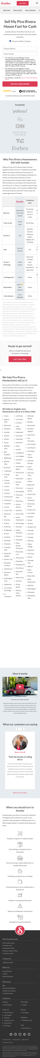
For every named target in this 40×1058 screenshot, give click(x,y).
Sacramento (8, 1023)
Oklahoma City (27, 1020)
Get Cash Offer (20, 359)
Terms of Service (26, 78)
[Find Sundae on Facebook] (11, 1034)
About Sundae (6, 971)
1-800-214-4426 (7, 962)
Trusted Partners (7, 993)
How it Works (30, 10)
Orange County (9, 1020)
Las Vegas (25, 1012)
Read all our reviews (20, 793)
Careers (4, 974)
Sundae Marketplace (8, 988)
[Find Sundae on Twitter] (15, 1034)
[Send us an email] (20, 1034)
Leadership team (7, 976)
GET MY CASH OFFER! (20, 84)
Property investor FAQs (10, 951)
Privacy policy (16, 1039)
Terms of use (25, 1039)
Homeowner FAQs (8, 948)
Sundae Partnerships (9, 991)
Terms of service (6, 1039)
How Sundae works (10, 939)
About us (6, 967)
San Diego (7, 1025)
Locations (6, 998)
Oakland (6, 1018)
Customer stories (7, 953)
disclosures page (27, 1055)
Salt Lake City (26, 1028)
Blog (3, 985)
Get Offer (22, 3)
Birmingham (8, 1005)
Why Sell (6, 10)
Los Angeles (8, 1015)
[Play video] (20, 686)
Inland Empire (8, 1012)
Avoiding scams (7, 945)
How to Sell (17, 10)
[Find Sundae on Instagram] (24, 1034)
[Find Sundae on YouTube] (29, 1034)
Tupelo (24, 1005)
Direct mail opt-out (7, 1042)
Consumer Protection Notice (20, 1050)
